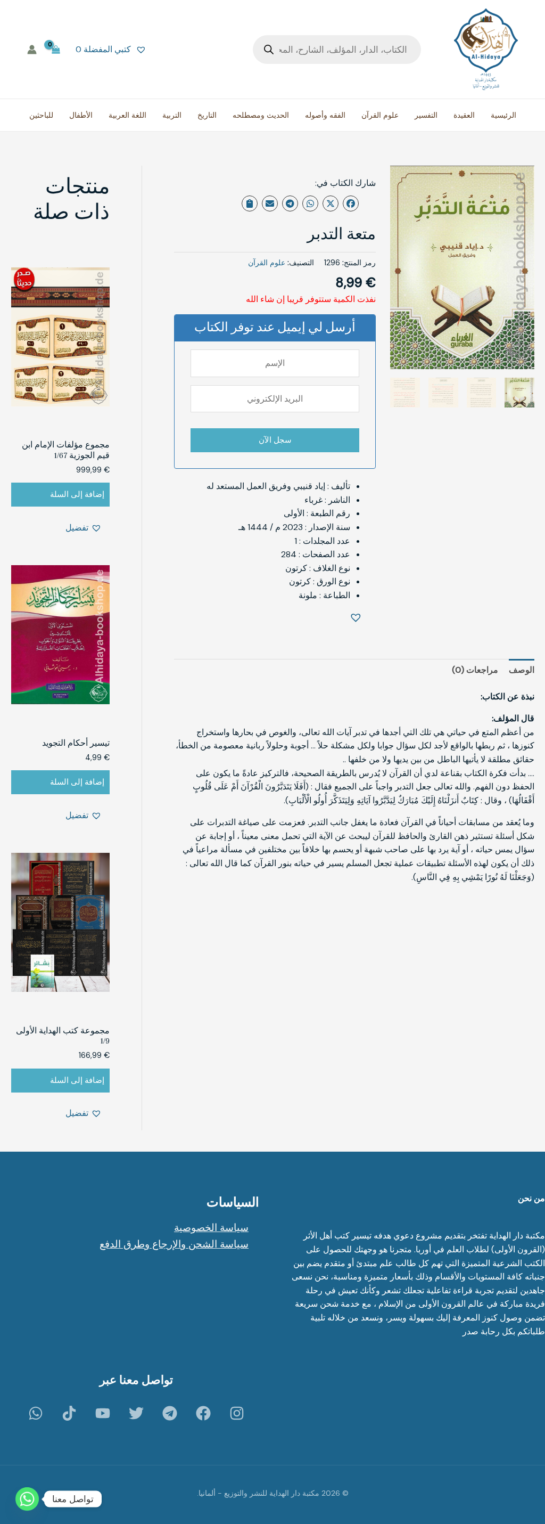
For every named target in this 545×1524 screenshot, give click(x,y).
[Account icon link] (32, 49)
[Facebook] (203, 1413)
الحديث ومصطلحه (261, 115)
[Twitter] (136, 1413)
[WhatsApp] (35, 1413)
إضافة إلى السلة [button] (77, 494)
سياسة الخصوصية (211, 1227)
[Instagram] (237, 1413)
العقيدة (464, 115)
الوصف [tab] (521, 669)
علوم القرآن (380, 115)
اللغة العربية (127, 115)
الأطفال (81, 115)
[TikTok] (69, 1413)
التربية (171, 115)
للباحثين (41, 115)
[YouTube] (102, 1413)
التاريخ (207, 115)
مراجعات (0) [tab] (475, 669)
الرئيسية (503, 115)
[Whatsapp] (27, 1499)
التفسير (426, 115)
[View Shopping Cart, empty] (56, 49)
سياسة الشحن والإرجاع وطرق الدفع (174, 1244)
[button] (357, 618)
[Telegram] (169, 1413)
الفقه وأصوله (325, 115)
